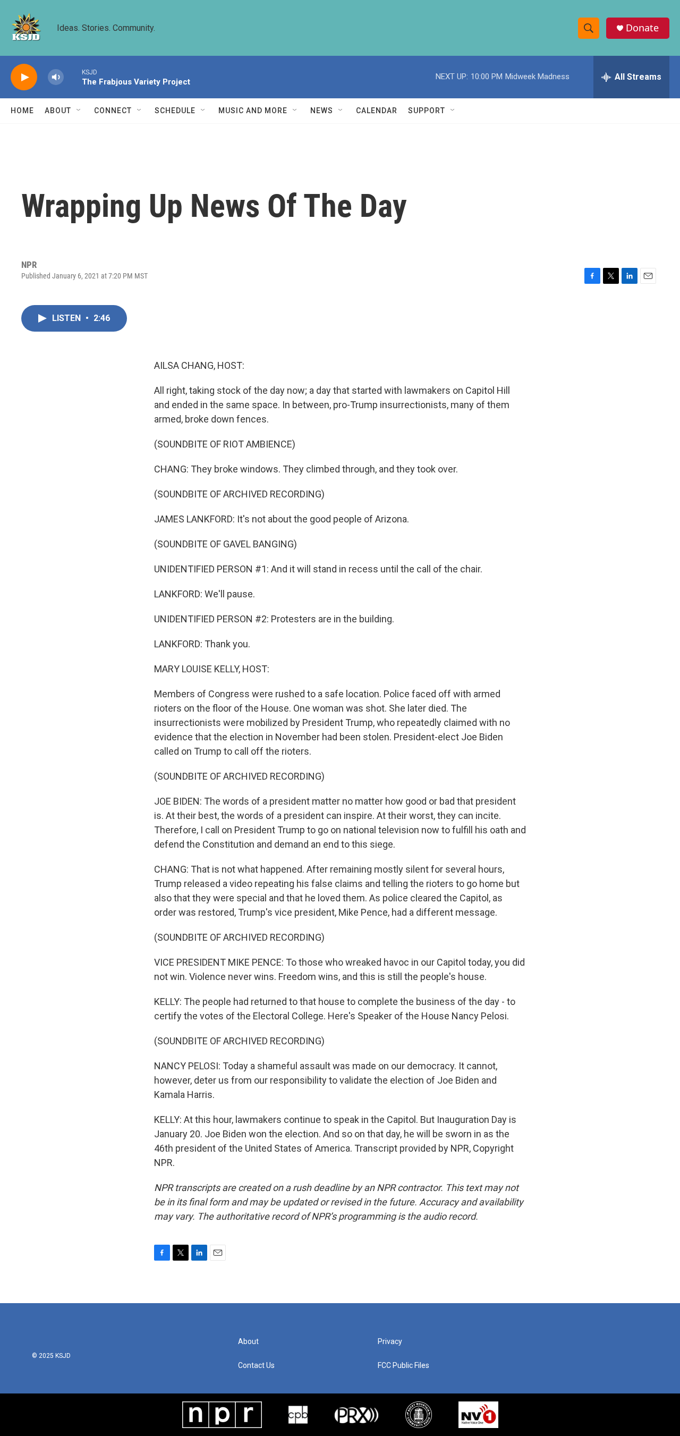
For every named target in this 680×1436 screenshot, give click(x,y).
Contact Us (256, 1366)
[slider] (72, 76)
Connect (113, 110)
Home (22, 110)
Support (426, 110)
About (58, 110)
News (321, 110)
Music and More (252, 110)
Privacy (390, 1342)
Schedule (175, 110)
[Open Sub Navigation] (79, 110)
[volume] (56, 77)
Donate (642, 27)
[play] (23, 77)
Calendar (376, 110)
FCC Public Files (403, 1366)
